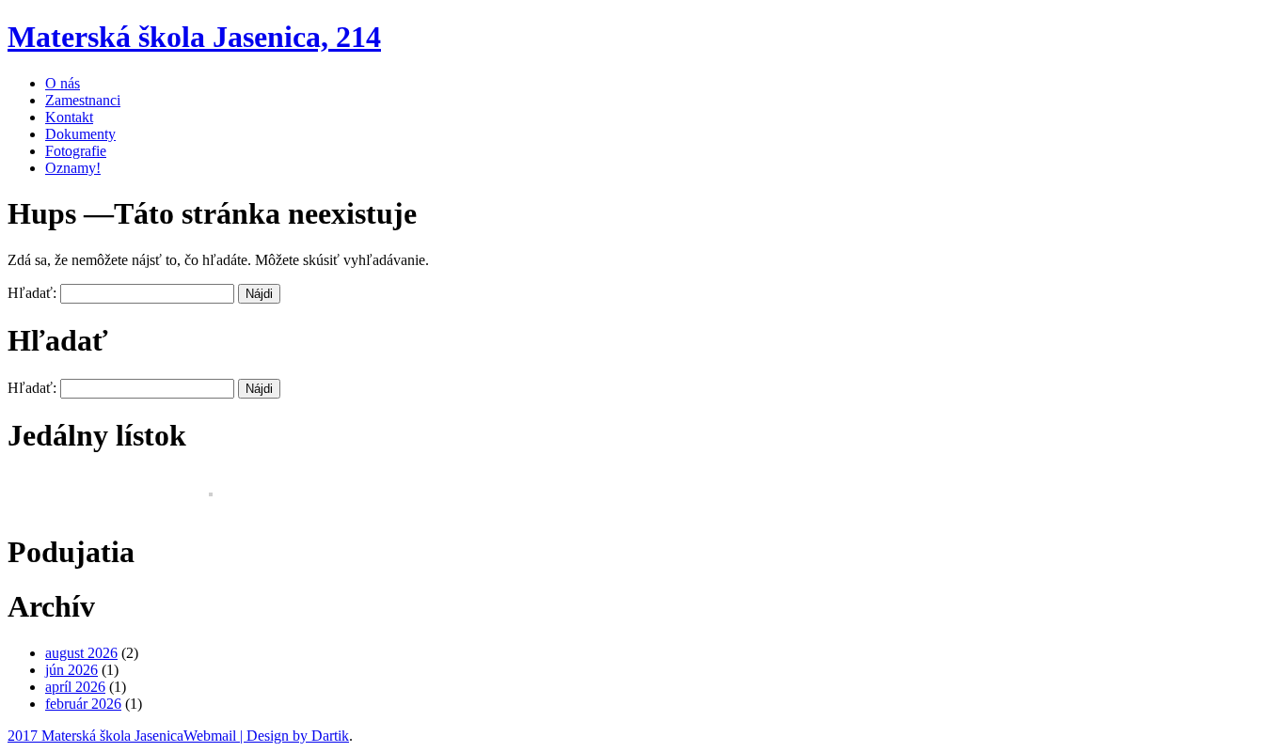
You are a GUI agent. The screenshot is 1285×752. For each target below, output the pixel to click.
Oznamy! (73, 168)
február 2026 (83, 704)
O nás (62, 83)
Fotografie (75, 151)
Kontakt (69, 117)
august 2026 (81, 653)
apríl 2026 (75, 687)
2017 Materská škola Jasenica (95, 736)
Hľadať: (32, 293)
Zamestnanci (82, 100)
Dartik (330, 736)
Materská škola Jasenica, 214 (194, 37)
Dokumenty (80, 134)
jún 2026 (71, 670)
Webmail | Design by (247, 736)
